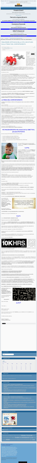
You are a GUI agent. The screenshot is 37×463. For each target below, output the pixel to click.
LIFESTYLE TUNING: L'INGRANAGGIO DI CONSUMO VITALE (13, 384)
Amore (8, 439)
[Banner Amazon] (5, 429)
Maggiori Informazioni (18, 5)
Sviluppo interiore (8, 437)
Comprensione (18, 435)
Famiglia (31, 437)
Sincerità (11, 439)
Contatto (14, 435)
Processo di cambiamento (17, 439)
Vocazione (4, 439)
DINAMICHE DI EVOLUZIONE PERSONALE (16, 38)
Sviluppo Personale (27, 435)
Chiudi (18, 4)
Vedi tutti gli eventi (18, 15)
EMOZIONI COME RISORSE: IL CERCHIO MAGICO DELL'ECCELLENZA (15, 405)
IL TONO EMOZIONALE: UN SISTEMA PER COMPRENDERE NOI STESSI (15, 404)
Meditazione (11, 435)
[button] (34, 47)
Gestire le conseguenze (22, 437)
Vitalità (35, 437)
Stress (28, 439)
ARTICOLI (6, 38)
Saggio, (30, 439)
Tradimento (13, 437)
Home (2, 38)
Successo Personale (24, 439)
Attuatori (4, 435)
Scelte (33, 439)
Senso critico (7, 435)
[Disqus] (18, 337)
